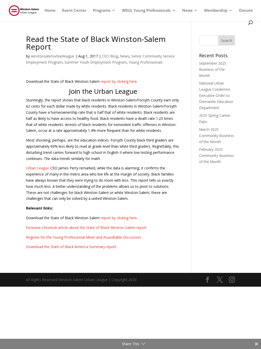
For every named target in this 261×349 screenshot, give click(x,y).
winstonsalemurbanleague (52, 56)
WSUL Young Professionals (146, 10)
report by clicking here (119, 81)
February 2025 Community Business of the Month (216, 155)
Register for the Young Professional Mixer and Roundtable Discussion (83, 237)
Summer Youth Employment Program (95, 62)
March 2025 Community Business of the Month (216, 135)
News (124, 56)
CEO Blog (110, 56)
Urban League (37, 168)
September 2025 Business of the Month (212, 69)
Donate (246, 10)
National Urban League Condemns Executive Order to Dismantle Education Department (216, 95)
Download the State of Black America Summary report (71, 246)
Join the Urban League (103, 91)
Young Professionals (146, 62)
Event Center (74, 10)
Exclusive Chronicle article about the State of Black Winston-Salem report (86, 227)
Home (50, 10)
